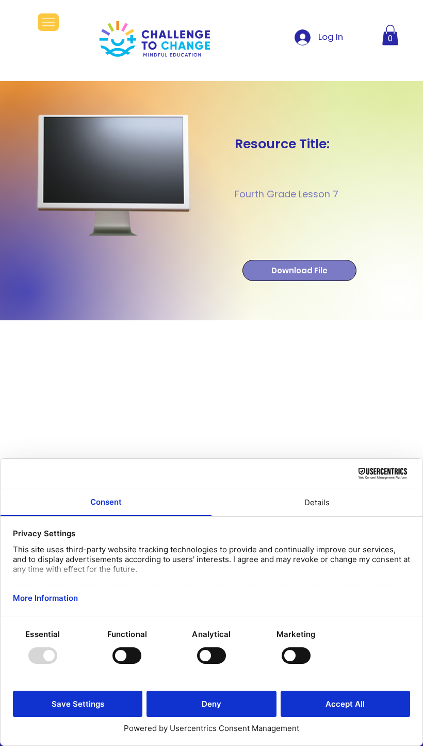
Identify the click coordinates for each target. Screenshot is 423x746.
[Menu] (48, 22)
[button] (390, 35)
